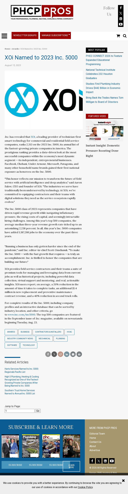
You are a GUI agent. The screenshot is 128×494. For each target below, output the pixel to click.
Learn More (71, 466)
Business (25, 332)
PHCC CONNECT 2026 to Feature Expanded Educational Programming (104, 60)
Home (7, 49)
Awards (15, 49)
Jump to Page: (12, 406)
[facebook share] (48, 354)
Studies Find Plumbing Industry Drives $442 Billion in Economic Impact (103, 88)
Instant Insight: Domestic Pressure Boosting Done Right (103, 151)
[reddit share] (60, 354)
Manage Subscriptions (55, 35)
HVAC (69, 332)
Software (12, 345)
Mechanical (44, 339)
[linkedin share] (66, 354)
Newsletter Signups (25, 35)
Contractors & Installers (48, 332)
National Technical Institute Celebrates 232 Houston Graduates (100, 74)
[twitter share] (54, 354)
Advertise (94, 450)
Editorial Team (97, 433)
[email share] (73, 354)
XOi (33, 136)
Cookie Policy (85, 487)
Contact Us (95, 441)
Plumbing (60, 339)
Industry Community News (20, 339)
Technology (29, 345)
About (92, 446)
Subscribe (15, 464)
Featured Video (97, 116)
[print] (79, 354)
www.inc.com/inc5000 (21, 314)
